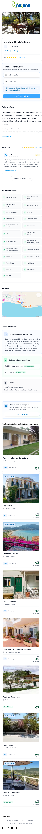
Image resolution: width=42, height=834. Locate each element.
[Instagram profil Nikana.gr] (3, 828)
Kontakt (30, 821)
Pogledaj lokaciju (10, 51)
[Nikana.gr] (21, 4)
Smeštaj (8, 821)
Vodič (16, 821)
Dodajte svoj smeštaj (25, 823)
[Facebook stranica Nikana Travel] (16, 828)
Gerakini (10, 46)
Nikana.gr (6, 816)
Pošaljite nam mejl (22, 414)
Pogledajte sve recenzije (22, 178)
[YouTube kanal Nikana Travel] (12, 828)
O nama (12, 823)
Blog (23, 821)
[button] (31, 147)
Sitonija (16, 46)
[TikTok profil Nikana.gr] (7, 828)
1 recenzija (39, 147)
